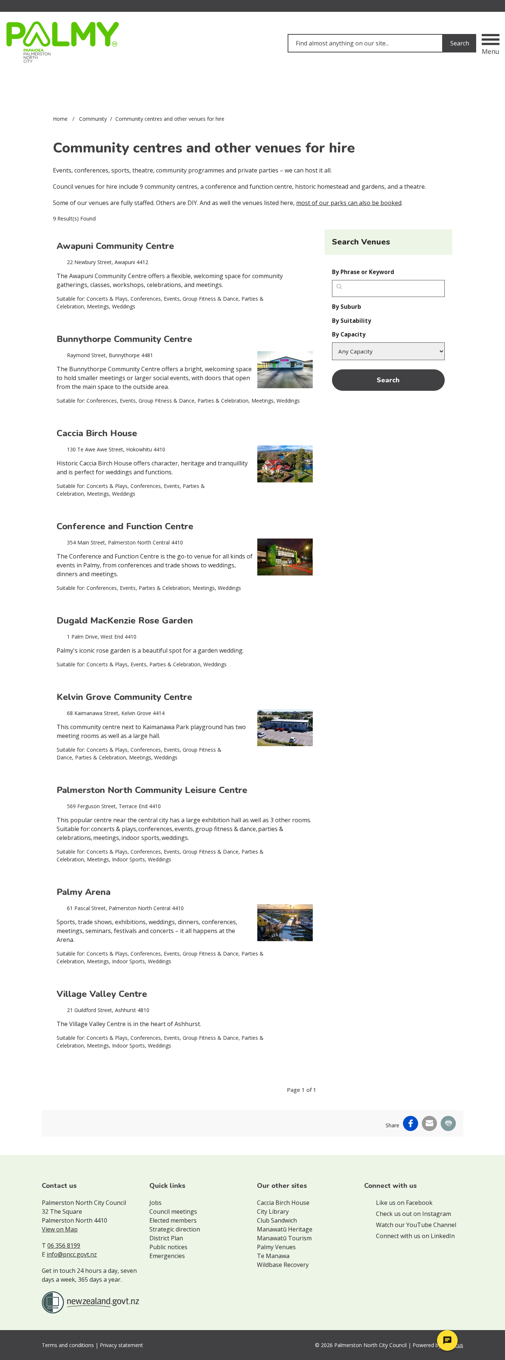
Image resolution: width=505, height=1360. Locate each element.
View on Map (60, 1229)
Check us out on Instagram (413, 1214)
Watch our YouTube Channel (416, 1225)
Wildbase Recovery (283, 1265)
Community (93, 118)
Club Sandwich (277, 1220)
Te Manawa (273, 1256)
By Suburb (346, 306)
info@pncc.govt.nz (72, 1254)
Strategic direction (174, 1229)
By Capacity (349, 334)
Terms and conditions (68, 1345)
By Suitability (351, 320)
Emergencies (167, 1256)
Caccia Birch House (283, 1203)
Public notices (168, 1247)
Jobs (155, 1203)
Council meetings (173, 1211)
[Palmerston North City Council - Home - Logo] (62, 42)
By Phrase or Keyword (363, 272)
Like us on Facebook (404, 1203)
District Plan (166, 1238)
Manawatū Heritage (284, 1229)
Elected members (173, 1220)
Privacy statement (121, 1345)
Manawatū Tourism (284, 1238)
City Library (273, 1211)
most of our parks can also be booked (348, 203)
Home (60, 118)
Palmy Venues (276, 1247)
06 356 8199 (63, 1245)
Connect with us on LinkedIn (415, 1236)
